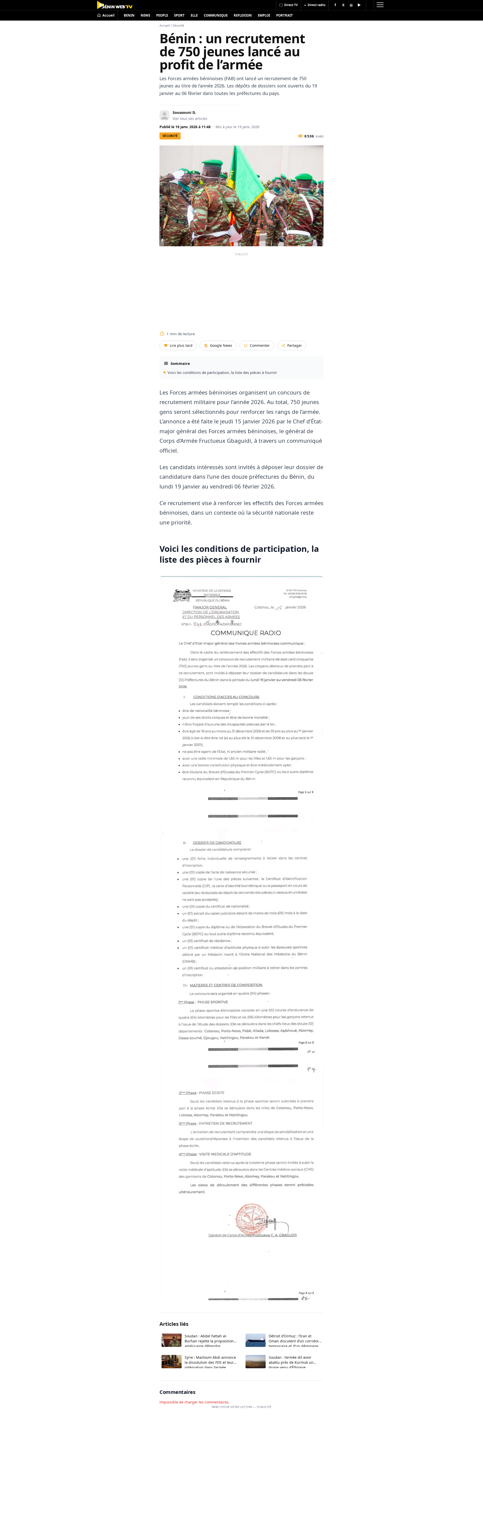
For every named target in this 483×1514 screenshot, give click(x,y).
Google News (221, 345)
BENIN (129, 15)
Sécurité (178, 25)
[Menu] (380, 5)
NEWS (145, 15)
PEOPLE (162, 15)
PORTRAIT (284, 15)
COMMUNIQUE (216, 15)
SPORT (179, 15)
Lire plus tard (181, 345)
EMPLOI (264, 15)
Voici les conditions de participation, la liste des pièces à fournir (222, 372)
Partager (294, 345)
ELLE (194, 15)
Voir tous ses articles (190, 118)
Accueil (164, 25)
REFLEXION (243, 15)
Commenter (260, 345)
